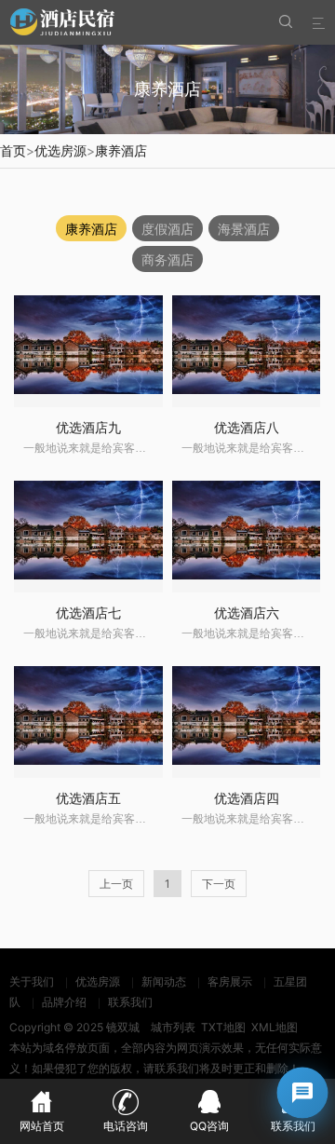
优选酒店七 (88, 612)
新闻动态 (163, 981)
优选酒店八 (246, 427)
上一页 (116, 884)
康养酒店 (121, 150)
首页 (13, 150)
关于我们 (31, 981)
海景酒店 (244, 229)
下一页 (218, 884)
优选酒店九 (88, 427)
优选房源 (60, 150)
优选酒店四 (246, 798)
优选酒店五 (88, 798)
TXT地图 (223, 1027)
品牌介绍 (64, 1002)
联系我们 (130, 1002)
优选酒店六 (246, 612)
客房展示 (230, 981)
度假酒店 (167, 229)
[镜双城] (65, 22)
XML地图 (274, 1027)
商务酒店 (167, 259)
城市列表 (173, 1027)
